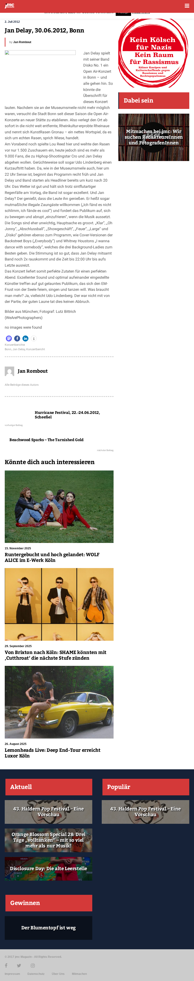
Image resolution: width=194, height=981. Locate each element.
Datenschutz (35, 974)
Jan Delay (19, 349)
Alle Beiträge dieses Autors (22, 384)
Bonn (8, 349)
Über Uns (58, 974)
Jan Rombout (22, 42)
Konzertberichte (15, 344)
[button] (9, 338)
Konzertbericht (35, 349)
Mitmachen (79, 974)
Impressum (12, 974)
